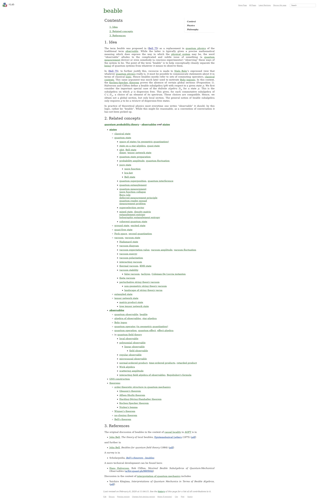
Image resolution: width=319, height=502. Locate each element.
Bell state (130, 149)
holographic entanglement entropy (139, 217)
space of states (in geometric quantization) (144, 141)
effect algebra (165, 330)
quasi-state (153, 145)
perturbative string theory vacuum (139, 282)
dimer (122, 152)
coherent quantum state (133, 221)
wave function (132, 168)
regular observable (130, 354)
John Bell (114, 437)
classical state (122, 133)
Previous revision (123, 497)
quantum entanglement (133, 185)
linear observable (134, 346)
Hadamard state (128, 241)
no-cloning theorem (125, 415)
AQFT (188, 432)
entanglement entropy (132, 214)
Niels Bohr (180, 71)
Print (182, 497)
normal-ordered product (133, 363)
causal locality (172, 432)
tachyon (145, 274)
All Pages (252, 5)
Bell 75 (153, 48)
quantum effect (147, 330)
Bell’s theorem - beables (140, 458)
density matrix (142, 211)
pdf (193, 437)
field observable (138, 350)
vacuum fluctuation (185, 250)
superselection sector (131, 207)
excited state (138, 225)
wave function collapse (132, 192)
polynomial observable (132, 342)
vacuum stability (128, 270)
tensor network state (139, 152)
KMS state (145, 266)
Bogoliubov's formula (179, 375)
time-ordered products (162, 363)
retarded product (187, 363)
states (166, 124)
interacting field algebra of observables (142, 375)
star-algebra (149, 318)
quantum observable (126, 314)
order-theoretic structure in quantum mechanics (142, 387)
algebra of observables (127, 318)
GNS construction (119, 379)
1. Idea (113, 27)
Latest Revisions (265, 5)
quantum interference (160, 181)
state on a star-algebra (132, 145)
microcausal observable (133, 358)
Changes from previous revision (143, 497)
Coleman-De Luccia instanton (169, 274)
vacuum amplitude (161, 250)
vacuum (118, 237)
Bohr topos (120, 322)
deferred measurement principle (138, 197)
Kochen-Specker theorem (124, 82)
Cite (176, 497)
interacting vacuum (130, 262)
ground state (121, 225)
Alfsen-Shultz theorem (132, 395)
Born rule (124, 195)
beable (144, 314)
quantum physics (196, 48)
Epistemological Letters (168, 437)
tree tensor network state (134, 306)
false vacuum (132, 274)
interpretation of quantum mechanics (158, 476)
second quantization (140, 233)
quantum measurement (132, 189)
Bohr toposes (187, 79)
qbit (121, 149)
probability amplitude (132, 160)
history (161, 491)
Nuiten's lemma (128, 407)
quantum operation (125, 330)
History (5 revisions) (164, 497)
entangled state (123, 294)
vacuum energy (128, 253)
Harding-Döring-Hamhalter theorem (140, 399)
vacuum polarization (131, 257)
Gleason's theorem (130, 391)
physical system (180, 54)
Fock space (120, 233)
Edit (104, 497)
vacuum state (132, 237)
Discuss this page (279, 5)
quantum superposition (132, 181)
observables (149, 124)
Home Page (242, 5)
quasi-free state (123, 229)
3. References (117, 35)
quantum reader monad (133, 200)
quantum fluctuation (158, 160)
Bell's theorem (122, 419)
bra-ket (128, 172)
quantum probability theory (121, 124)
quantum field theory (129, 334)
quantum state (122, 137)
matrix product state (131, 302)
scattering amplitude (131, 371)
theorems (114, 383)
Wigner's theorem (124, 411)
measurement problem (132, 203)
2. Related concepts (121, 31)
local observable (128, 338)
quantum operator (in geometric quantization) (141, 326)
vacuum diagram (129, 245)
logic (128, 76)
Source (190, 497)
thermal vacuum (128, 266)
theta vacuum (127, 278)
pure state (125, 165)
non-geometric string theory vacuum (145, 286)
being (107, 65)
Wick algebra (127, 367)
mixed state (126, 211)
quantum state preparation (135, 156)
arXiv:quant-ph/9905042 (139, 471)
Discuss (112, 497)
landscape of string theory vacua (143, 290)
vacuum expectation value (134, 250)
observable (131, 51)
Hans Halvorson (119, 468)
